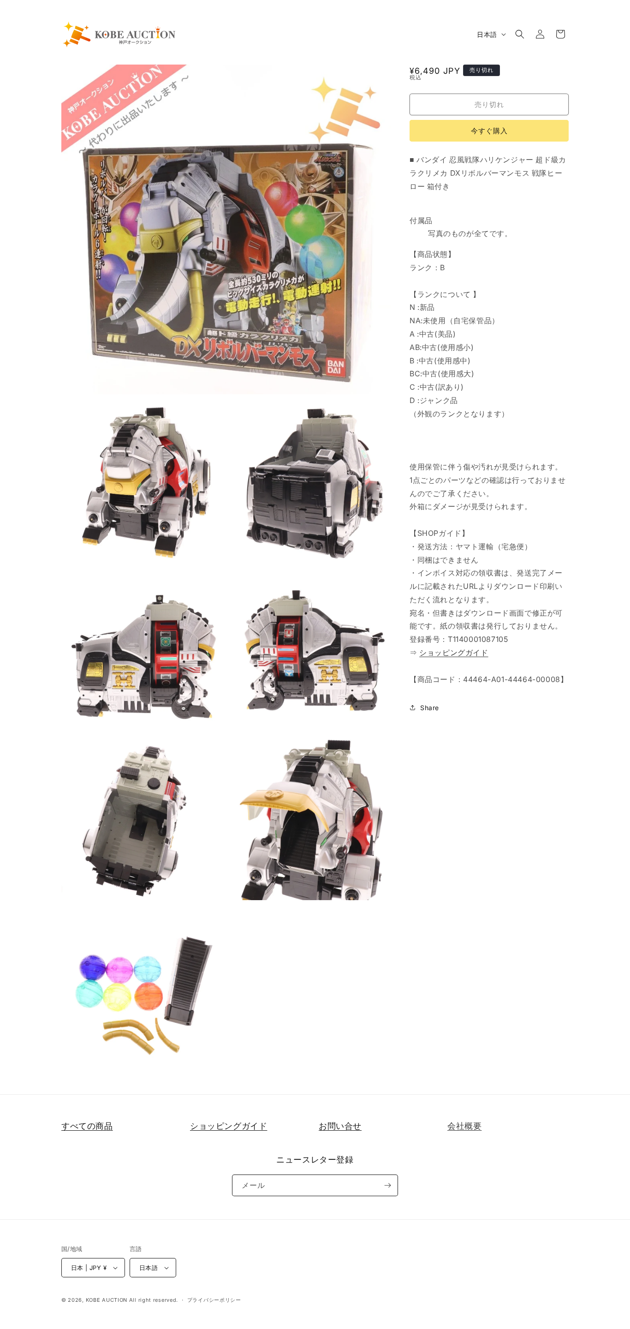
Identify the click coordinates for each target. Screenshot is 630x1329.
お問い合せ (340, 1126)
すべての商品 (87, 1126)
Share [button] (429, 708)
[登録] (387, 1185)
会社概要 (464, 1126)
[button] (520, 34)
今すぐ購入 (489, 130)
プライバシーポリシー (214, 1300)
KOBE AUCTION (106, 1300)
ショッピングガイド (453, 652)
